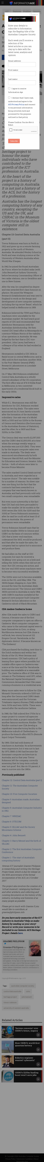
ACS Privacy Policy (16, 104)
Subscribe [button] (14, 141)
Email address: (14, 61)
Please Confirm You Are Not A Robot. (21, 123)
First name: (13, 70)
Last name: (13, 79)
